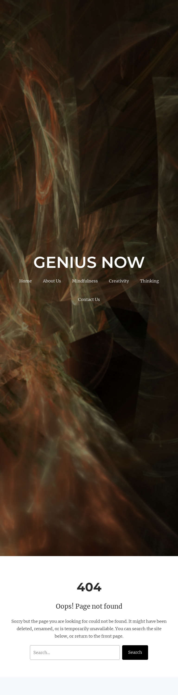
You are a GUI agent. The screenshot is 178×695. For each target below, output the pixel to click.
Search (135, 652)
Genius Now (89, 262)
